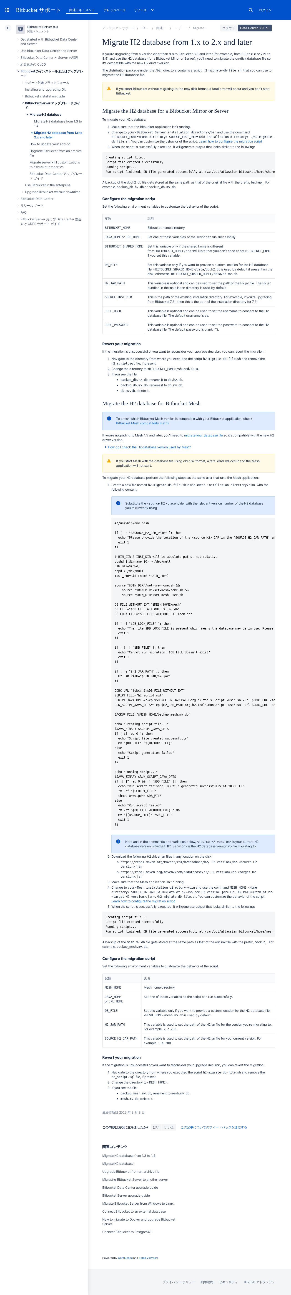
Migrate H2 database (45, 114)
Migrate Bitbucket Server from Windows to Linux (138, 1203)
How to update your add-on (50, 144)
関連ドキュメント (82, 10)
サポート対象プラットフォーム (47, 82)
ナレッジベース (115, 10)
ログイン (265, 10)
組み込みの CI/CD (33, 64)
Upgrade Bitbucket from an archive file (130, 1171)
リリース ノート (31, 205)
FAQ (23, 212)
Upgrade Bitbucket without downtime (52, 192)
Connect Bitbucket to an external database (134, 1211)
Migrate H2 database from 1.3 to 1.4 (128, 1155)
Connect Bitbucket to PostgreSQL (127, 1232)
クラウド (228, 28)
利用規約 (207, 1282)
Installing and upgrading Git (45, 89)
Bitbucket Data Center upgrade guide (130, 1187)
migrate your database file (203, 435)
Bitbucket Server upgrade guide (126, 1195)
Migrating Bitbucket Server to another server (135, 1179)
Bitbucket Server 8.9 (42, 27)
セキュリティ (228, 1282)
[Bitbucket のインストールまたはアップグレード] (175, 28)
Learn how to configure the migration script (143, 901)
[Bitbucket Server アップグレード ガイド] (185, 28)
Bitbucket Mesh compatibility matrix (142, 423)
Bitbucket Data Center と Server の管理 (49, 57)
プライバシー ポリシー (178, 1282)
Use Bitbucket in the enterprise (47, 185)
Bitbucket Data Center (36, 199)
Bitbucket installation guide (45, 96)
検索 (250, 10)
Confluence (125, 1257)
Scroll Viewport (148, 1257)
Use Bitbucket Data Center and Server (48, 51)
